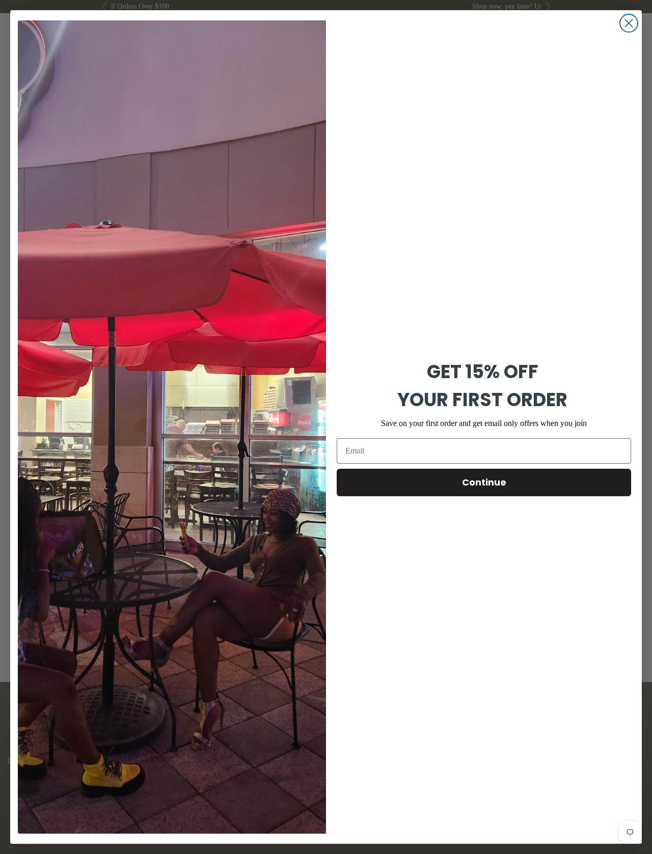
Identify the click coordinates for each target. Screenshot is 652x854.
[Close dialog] (629, 23)
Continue (484, 482)
